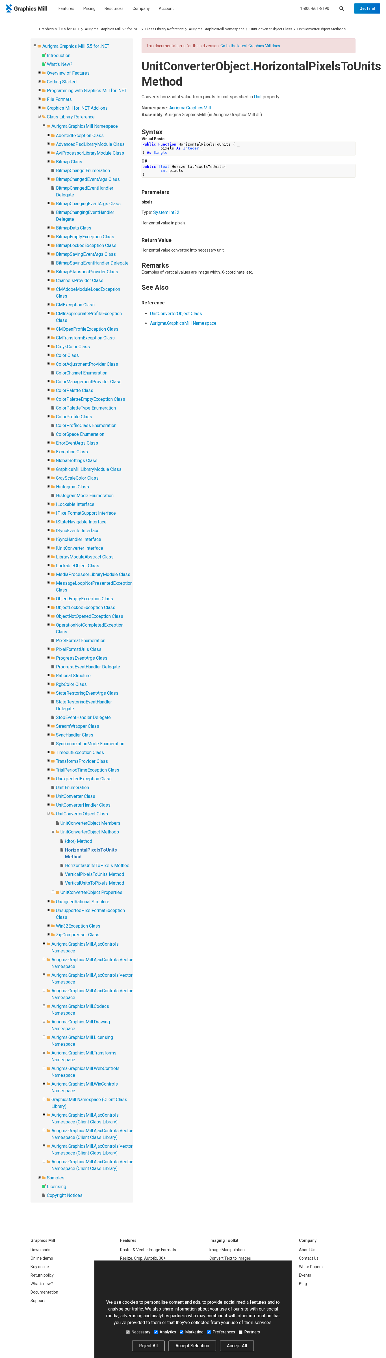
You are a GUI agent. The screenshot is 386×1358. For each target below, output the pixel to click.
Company (141, 8)
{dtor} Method (78, 841)
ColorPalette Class (74, 390)
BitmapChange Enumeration (83, 170)
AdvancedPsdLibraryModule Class (90, 144)
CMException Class (75, 304)
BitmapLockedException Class (86, 245)
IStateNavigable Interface (81, 522)
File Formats (59, 99)
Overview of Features (68, 73)
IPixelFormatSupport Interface (86, 513)
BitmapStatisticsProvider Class (87, 271)
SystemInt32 (166, 212)
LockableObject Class (77, 565)
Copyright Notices (65, 1195)
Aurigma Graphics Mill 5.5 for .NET (112, 29)
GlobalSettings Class (76, 460)
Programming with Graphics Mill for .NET (87, 90)
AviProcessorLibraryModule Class (90, 153)
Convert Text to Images (230, 1258)
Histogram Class (72, 487)
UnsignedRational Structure (82, 901)
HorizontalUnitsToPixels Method (97, 865)
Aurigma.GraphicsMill (190, 108)
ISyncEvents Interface (77, 530)
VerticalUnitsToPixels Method (94, 883)
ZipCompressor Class (77, 934)
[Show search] (341, 8)
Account (166, 8)
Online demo (42, 1258)
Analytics (168, 1332)
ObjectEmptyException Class (84, 598)
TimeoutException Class (80, 752)
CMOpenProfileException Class (87, 329)
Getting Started (62, 82)
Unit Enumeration (72, 787)
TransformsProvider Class (82, 761)
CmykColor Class (73, 346)
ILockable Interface (75, 504)
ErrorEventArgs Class (77, 443)
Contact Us (308, 1258)
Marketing (194, 1332)
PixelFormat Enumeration (80, 640)
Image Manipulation (227, 1249)
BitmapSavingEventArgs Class (86, 254)
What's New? (59, 64)
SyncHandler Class (74, 735)
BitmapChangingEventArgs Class (88, 203)
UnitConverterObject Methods (321, 29)
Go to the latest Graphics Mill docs (250, 46)
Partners (252, 1332)
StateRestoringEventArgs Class (87, 693)
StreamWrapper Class (77, 726)
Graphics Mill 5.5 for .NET (59, 29)
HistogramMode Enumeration (85, 495)
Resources (114, 8)
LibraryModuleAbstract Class (85, 557)
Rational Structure (73, 675)
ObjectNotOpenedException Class (89, 616)
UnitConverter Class (75, 796)
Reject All (148, 1345)
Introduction (58, 55)
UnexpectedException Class (84, 778)
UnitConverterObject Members (90, 823)
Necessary (141, 1332)
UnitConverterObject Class (271, 29)
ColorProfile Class (74, 416)
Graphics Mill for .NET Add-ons (77, 108)
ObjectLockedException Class (85, 607)
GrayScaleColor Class (77, 478)
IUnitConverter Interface (79, 548)
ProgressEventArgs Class (81, 658)
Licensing (56, 1186)
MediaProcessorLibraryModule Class (93, 574)
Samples (55, 1178)
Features (66, 8)
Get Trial (367, 8)
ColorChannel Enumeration (81, 373)
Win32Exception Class (78, 926)
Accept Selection (192, 1345)
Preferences (224, 1332)
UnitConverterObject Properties (91, 892)
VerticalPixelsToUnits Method (94, 874)
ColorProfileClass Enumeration (86, 425)
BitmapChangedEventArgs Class (88, 179)
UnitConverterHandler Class (83, 805)
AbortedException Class (80, 135)
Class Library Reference (164, 29)
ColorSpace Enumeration (80, 434)
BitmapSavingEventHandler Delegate (92, 263)
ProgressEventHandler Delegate (88, 667)
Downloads (40, 1249)
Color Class (67, 355)
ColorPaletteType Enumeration (86, 408)
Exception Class (72, 451)
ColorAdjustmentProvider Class (87, 364)
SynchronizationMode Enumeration (90, 743)
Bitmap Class (69, 161)
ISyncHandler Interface (78, 539)
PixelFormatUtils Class (78, 649)
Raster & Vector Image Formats (148, 1249)
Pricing (89, 8)
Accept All (237, 1345)
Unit (258, 96)
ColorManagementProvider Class (89, 381)
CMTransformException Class (85, 338)
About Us (307, 1249)
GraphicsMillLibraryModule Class (89, 469)
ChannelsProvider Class (79, 280)
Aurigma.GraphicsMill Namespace (216, 29)
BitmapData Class (73, 228)
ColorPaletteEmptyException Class (90, 399)
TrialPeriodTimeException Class (87, 770)
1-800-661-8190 (314, 8)
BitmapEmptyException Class (85, 236)
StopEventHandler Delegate (83, 717)
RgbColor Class (71, 684)
